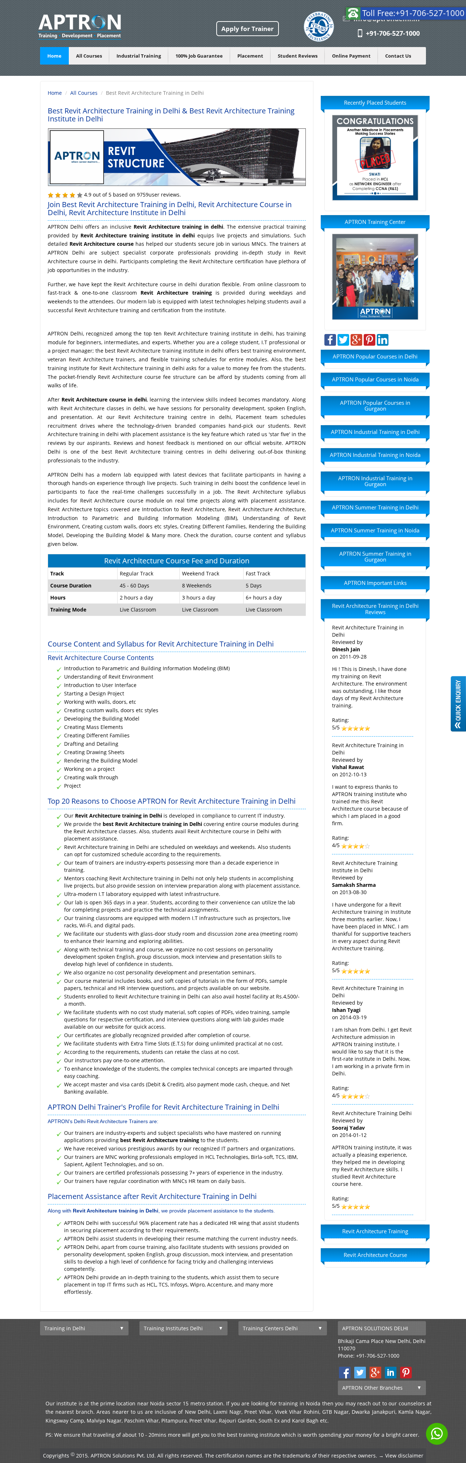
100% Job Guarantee (199, 56)
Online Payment (351, 56)
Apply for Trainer (247, 28)
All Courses (89, 56)
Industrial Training (138, 56)
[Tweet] (343, 339)
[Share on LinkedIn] (382, 339)
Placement (250, 56)
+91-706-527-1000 (393, 33)
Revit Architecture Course (375, 1254)
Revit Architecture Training (375, 1231)
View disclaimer (404, 1455)
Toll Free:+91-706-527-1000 (413, 12)
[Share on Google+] (356, 339)
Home (54, 56)
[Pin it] (369, 339)
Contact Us (398, 56)
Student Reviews (297, 56)
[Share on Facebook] (330, 339)
